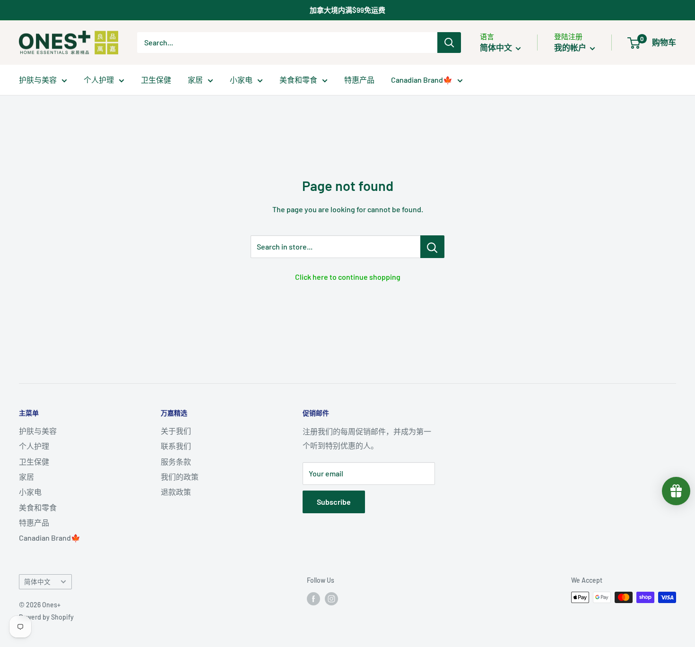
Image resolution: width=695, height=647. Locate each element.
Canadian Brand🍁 (421, 79)
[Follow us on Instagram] (331, 598)
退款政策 (176, 491)
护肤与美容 (38, 79)
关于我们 (176, 430)
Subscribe (334, 501)
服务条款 (176, 461)
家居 (195, 79)
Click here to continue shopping (347, 276)
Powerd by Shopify (46, 617)
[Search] (449, 42)
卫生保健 (156, 79)
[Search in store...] (432, 246)
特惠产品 (359, 79)
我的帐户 (571, 47)
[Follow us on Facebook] (313, 598)
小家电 (241, 79)
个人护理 (99, 79)
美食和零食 (298, 79)
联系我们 (176, 445)
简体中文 (37, 582)
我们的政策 (180, 476)
